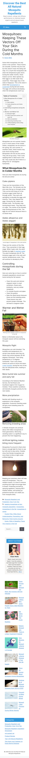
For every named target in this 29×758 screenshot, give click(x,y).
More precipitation (12, 119)
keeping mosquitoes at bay (13, 504)
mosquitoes (20, 507)
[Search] (22, 529)
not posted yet (9, 733)
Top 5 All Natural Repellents (14, 739)
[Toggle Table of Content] (23, 96)
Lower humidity (7, 365)
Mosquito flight (11, 113)
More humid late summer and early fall (15, 116)
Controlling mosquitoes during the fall (15, 108)
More (20, 572)
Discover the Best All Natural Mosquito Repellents (14, 8)
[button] (25, 27)
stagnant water (20, 251)
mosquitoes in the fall (9, 509)
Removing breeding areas (14, 120)
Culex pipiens (10, 102)
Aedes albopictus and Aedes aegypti (14, 105)
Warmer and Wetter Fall (12, 111)
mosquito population (9, 507)
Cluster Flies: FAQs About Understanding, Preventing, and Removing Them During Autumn (12, 516)
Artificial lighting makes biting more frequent (15, 123)
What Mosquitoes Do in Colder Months (13, 99)
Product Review (10, 736)
